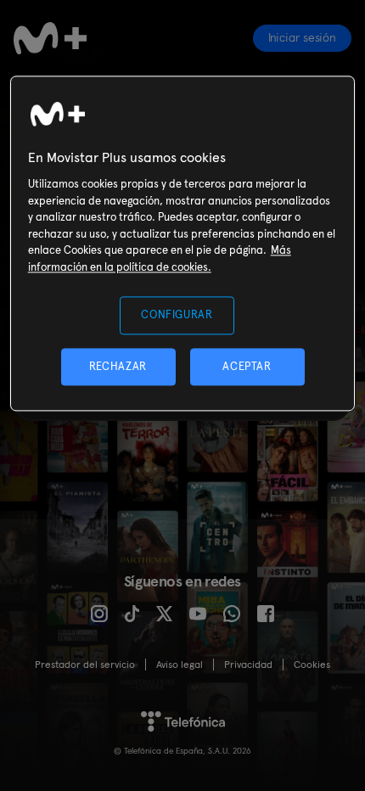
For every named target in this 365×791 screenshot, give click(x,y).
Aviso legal (179, 664)
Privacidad (248, 664)
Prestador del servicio (85, 664)
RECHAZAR (118, 366)
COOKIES (312, 664)
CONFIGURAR (177, 315)
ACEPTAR (247, 366)
